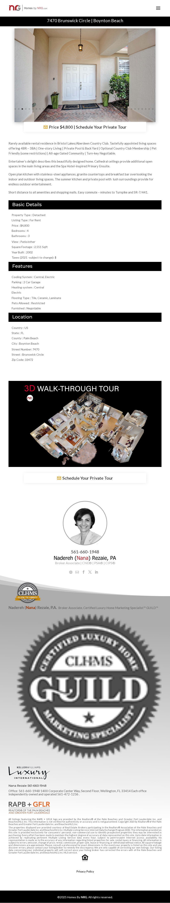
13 (57, 109)
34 (131, 109)
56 (111, 114)
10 (47, 109)
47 (79, 114)
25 (100, 109)
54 (104, 114)
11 (50, 109)
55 (108, 114)
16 (68, 109)
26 (103, 109)
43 (65, 114)
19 (78, 109)
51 (94, 114)
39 (149, 109)
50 (90, 114)
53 (101, 114)
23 (93, 109)
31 (121, 109)
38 (145, 109)
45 (72, 114)
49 (86, 114)
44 (69, 114)
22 (89, 109)
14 (61, 109)
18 (75, 109)
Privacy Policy (85, 871)
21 (85, 109)
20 (82, 109)
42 (62, 114)
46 (76, 114)
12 (54, 109)
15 (64, 109)
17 (71, 109)
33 (128, 109)
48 (83, 114)
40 (152, 109)
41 (58, 114)
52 (97, 114)
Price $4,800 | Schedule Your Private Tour (87, 127)
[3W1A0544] (85, 121)
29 (114, 109)
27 (107, 109)
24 (96, 109)
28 (110, 109)
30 (117, 109)
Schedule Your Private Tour (87, 477)
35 (135, 109)
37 (142, 109)
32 (124, 109)
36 (138, 109)
